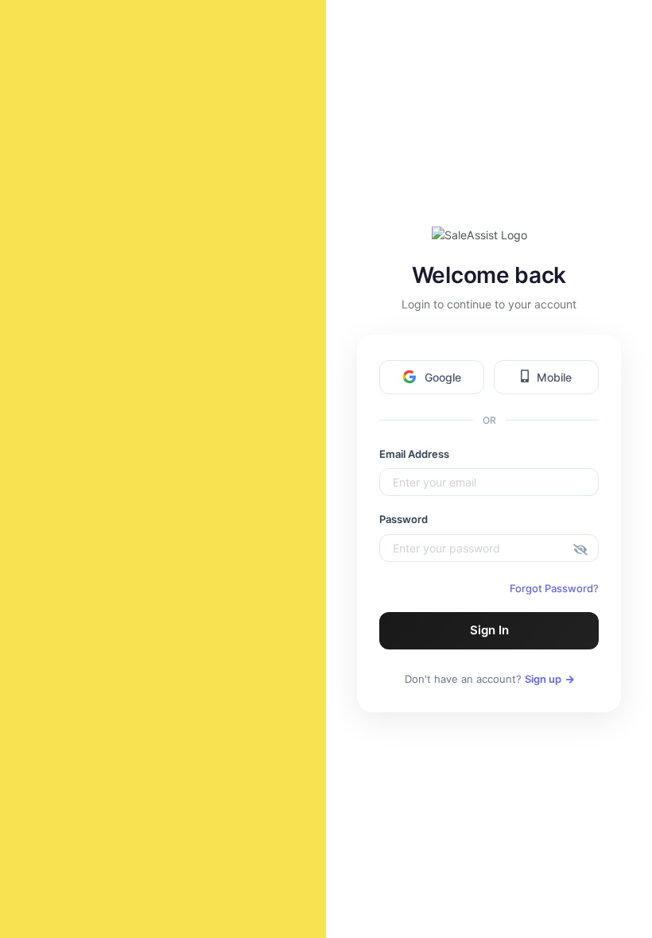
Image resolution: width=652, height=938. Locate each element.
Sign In (489, 630)
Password (403, 519)
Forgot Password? (554, 588)
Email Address (414, 454)
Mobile (554, 377)
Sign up (543, 678)
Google (443, 377)
